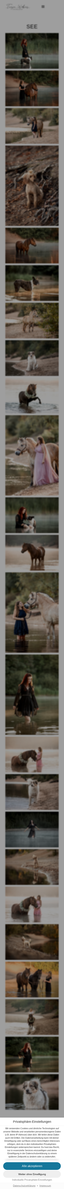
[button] (32, 1166)
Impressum (45, 1186)
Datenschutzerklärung (24, 1186)
